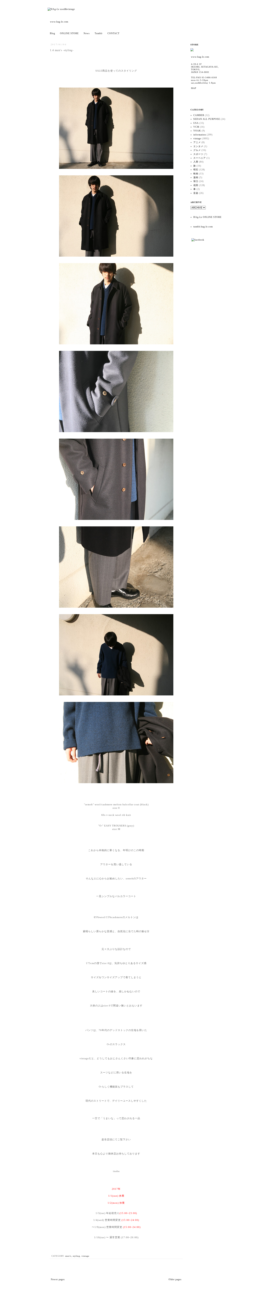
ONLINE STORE (69, 33)
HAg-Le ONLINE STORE (207, 217)
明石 (195, 169)
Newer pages (58, 1279)
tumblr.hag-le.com (203, 226)
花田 (195, 185)
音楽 (195, 193)
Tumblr (98, 33)
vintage (85, 1256)
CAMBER (198, 115)
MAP (193, 88)
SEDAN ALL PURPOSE (206, 119)
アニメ (197, 142)
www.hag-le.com (59, 21)
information (199, 134)
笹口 (195, 181)
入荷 (195, 161)
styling (76, 1256)
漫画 (195, 177)
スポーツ (198, 154)
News (87, 33)
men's (68, 1256)
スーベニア (199, 158)
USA (196, 123)
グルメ (197, 150)
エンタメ (198, 146)
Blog (52, 33)
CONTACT (113, 33)
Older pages (175, 1279)
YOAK (197, 130)
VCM (196, 127)
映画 (195, 173)
